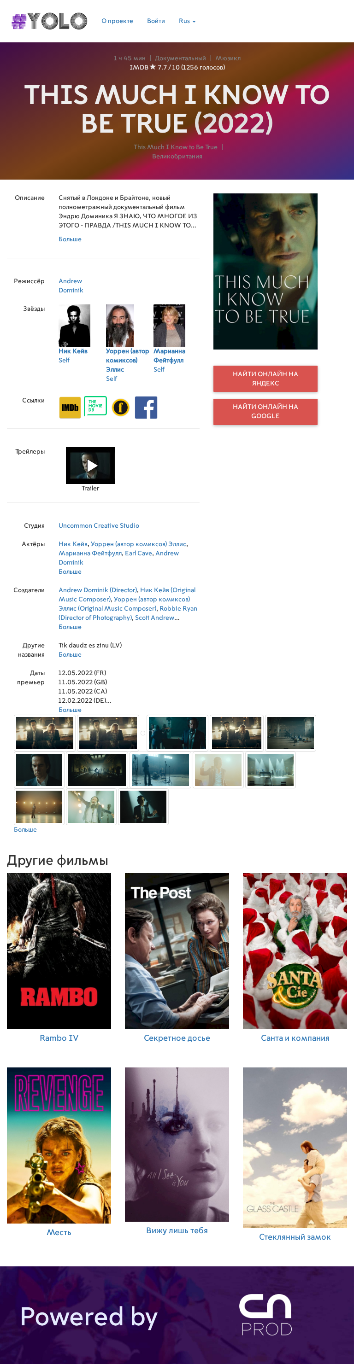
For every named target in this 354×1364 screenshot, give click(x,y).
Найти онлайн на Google (265, 412)
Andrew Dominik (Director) (98, 590)
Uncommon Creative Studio (99, 526)
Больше (70, 239)
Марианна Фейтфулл (90, 553)
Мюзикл (228, 58)
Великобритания (177, 156)
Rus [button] (185, 21)
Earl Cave (138, 553)
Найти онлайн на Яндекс (265, 379)
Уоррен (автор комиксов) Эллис (138, 544)
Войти (156, 21)
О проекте (117, 21)
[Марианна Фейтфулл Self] (177, 382)
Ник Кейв (73, 544)
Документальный (180, 58)
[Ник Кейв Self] (82, 382)
